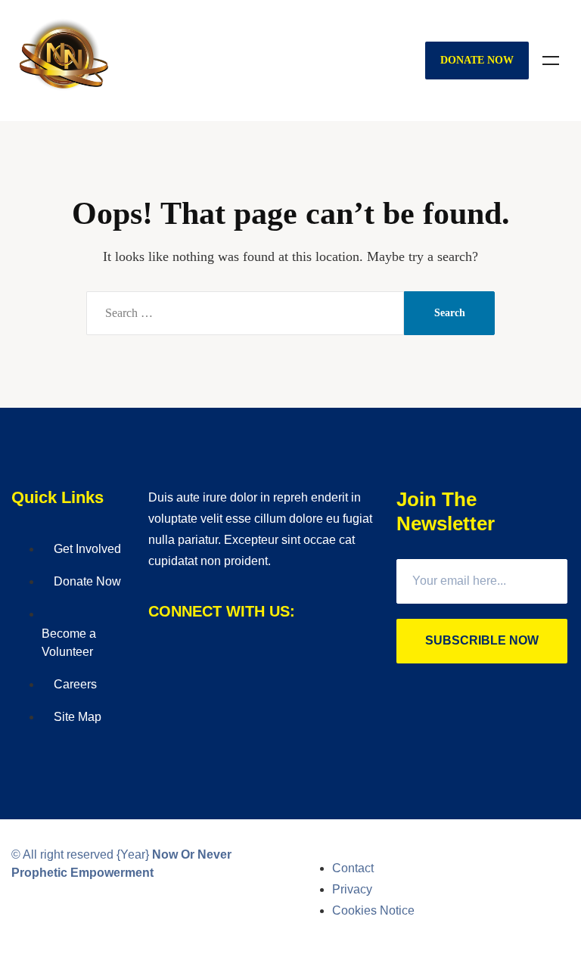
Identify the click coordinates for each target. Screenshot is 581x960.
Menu (551, 60)
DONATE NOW (477, 60)
